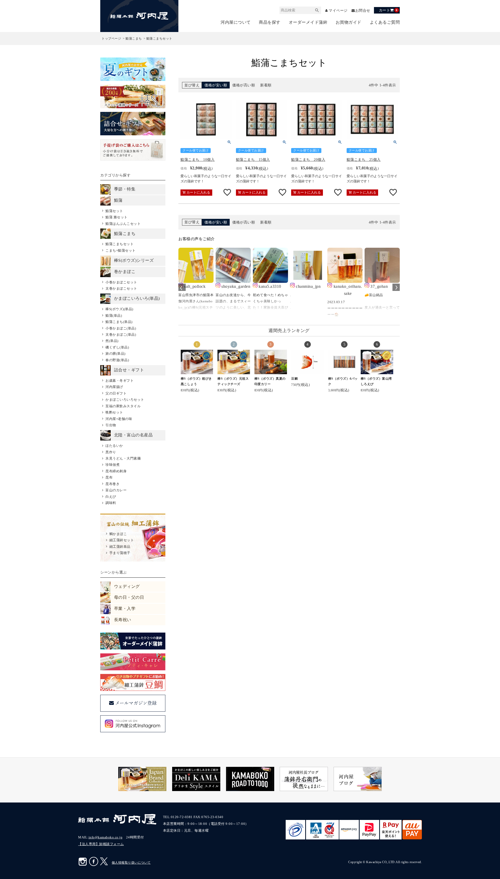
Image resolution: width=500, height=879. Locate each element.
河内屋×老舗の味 (118, 419)
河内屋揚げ (114, 387)
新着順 (266, 85)
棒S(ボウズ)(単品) (119, 309)
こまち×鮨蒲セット (120, 250)
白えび (110, 497)
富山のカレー (116, 490)
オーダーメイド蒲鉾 (308, 22)
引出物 (110, 425)
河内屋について (236, 22)
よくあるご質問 (385, 22)
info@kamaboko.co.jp (106, 837)
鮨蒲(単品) (113, 315)
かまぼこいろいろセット (124, 400)
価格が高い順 (243, 85)
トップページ (111, 38)
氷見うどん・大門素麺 (123, 458)
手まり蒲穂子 (119, 553)
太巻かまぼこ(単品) (120, 334)
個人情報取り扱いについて (131, 862)
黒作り (110, 452)
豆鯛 (294, 378)
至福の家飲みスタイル (123, 406)
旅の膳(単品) (115, 353)
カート (388, 10)
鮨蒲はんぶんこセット (123, 224)
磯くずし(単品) (117, 347)
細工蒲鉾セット (121, 540)
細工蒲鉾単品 (119, 547)
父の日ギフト (116, 393)
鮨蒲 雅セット (116, 217)
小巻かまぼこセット (121, 282)
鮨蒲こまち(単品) (118, 322)
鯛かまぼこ (118, 534)
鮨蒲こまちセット (119, 244)
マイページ (338, 10)
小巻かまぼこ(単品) (120, 328)
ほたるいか (114, 446)
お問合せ (362, 10)
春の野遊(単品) (117, 360)
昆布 (109, 477)
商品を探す (269, 22)
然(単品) (111, 341)
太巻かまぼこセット (121, 288)
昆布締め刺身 (116, 471)
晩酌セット (114, 412)
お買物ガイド (348, 22)
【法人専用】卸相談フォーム (101, 844)
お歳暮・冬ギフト (119, 381)
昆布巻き (112, 484)
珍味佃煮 (112, 465)
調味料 (110, 503)
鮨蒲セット (114, 211)
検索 (317, 10)
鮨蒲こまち (134, 38)
